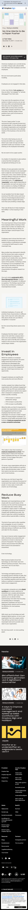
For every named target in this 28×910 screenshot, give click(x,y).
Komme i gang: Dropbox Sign (6, 825)
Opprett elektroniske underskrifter (20, 791)
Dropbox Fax (5, 777)
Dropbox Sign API (6, 774)
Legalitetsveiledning (7, 849)
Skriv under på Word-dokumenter (20, 799)
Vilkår (16, 812)
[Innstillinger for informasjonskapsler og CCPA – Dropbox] (14, 900)
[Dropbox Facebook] (6, 858)
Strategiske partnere (20, 839)
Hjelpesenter (5, 808)
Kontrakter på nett (20, 787)
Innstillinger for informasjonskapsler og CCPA (7, 820)
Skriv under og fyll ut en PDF (20, 783)
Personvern (18, 815)
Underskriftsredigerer (21, 795)
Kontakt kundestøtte (7, 815)
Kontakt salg (5, 812)
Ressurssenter (5, 846)
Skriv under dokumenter (18, 778)
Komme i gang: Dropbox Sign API (6, 830)
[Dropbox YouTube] (9, 858)
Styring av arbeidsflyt (12, 28)
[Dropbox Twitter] (2, 858)
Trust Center (5, 852)
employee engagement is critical (11, 451)
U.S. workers (18, 90)
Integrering (5, 781)
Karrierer (17, 808)
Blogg (4, 28)
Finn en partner (19, 843)
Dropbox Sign (5, 771)
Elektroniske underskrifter (18, 773)
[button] (26, 8)
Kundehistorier (5, 843)
